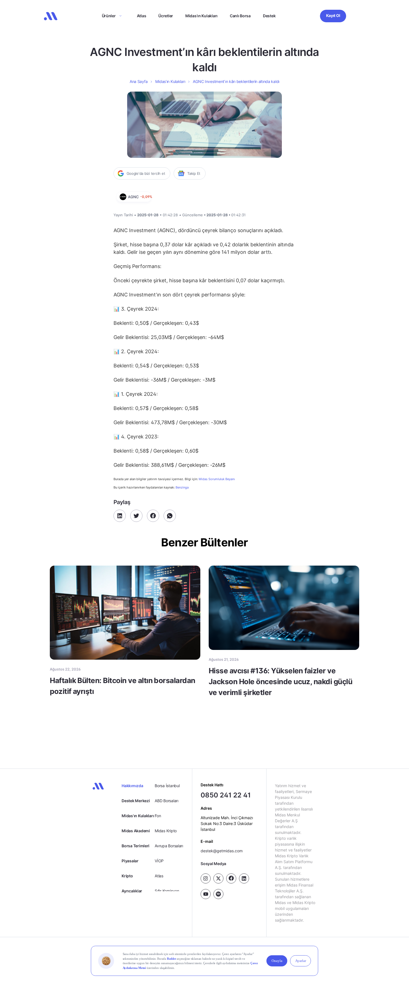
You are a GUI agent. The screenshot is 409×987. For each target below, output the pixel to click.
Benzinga (182, 487)
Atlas (141, 15)
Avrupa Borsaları (169, 845)
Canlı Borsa (240, 15)
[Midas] (50, 16)
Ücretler (165, 15)
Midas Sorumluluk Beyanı (217, 479)
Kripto (127, 875)
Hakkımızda (132, 785)
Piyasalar (130, 860)
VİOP (159, 860)
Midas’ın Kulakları (201, 15)
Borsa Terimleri (135, 845)
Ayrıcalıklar (132, 890)
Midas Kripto (166, 830)
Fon (158, 815)
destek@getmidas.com (222, 850)
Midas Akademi (136, 830)
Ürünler (109, 15)
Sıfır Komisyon (167, 890)
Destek (269, 15)
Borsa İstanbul (167, 785)
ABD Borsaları (166, 800)
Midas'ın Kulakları (138, 815)
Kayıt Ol (333, 15)
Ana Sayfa (138, 81)
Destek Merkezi (136, 800)
